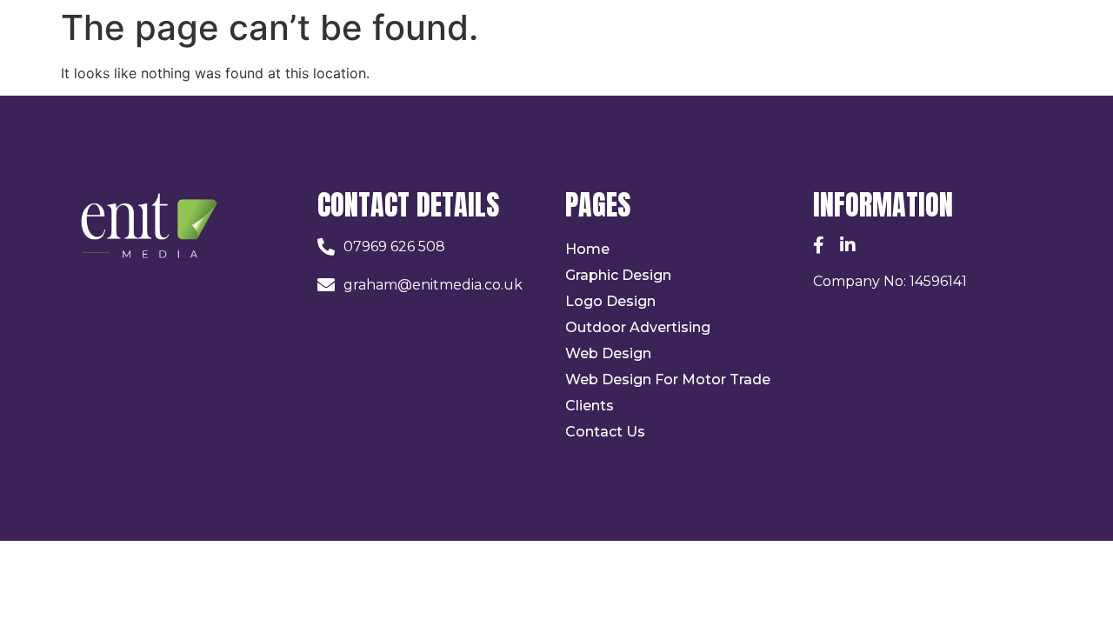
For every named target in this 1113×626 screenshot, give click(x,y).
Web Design (608, 353)
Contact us (605, 431)
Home (587, 249)
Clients (589, 405)
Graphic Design (618, 275)
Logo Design (610, 301)
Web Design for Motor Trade (667, 379)
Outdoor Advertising (637, 327)
